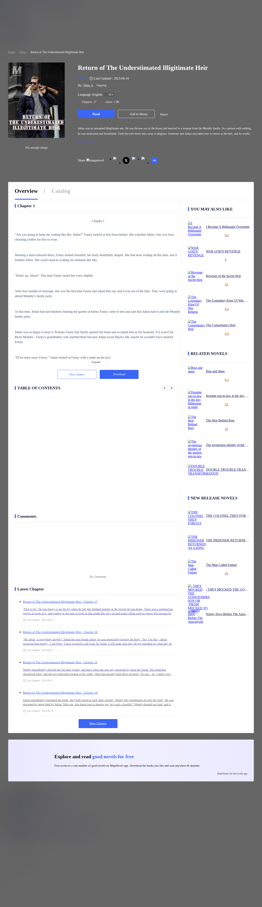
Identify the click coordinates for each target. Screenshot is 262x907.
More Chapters (97, 723)
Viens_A (88, 85)
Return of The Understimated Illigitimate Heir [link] (57, 52)
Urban (22, 52)
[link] (11, 52)
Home (11, 52)
